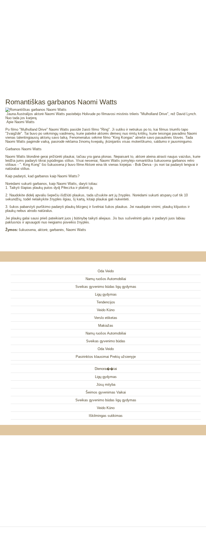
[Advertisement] (103, 42)
